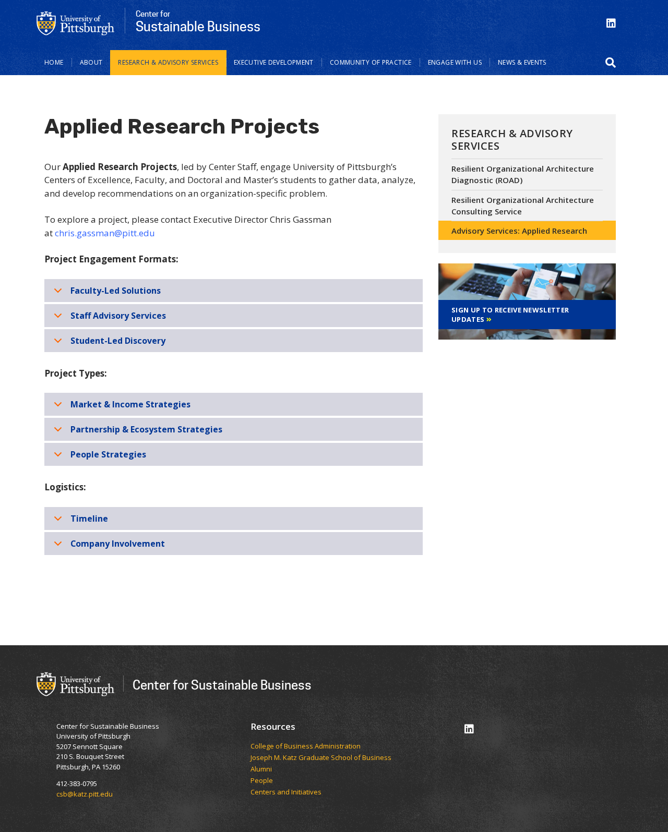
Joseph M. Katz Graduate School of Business (320, 758)
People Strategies (108, 454)
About (91, 62)
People (261, 781)
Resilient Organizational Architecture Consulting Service (522, 206)
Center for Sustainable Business (222, 685)
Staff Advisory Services (118, 315)
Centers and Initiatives (286, 792)
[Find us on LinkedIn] (611, 23)
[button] (611, 62)
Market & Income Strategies (130, 404)
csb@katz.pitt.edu (84, 794)
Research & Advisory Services (168, 62)
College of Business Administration (305, 746)
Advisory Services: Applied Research (519, 230)
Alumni (261, 769)
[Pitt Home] (76, 22)
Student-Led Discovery (117, 340)
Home (54, 62)
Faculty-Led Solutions (115, 290)
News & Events (522, 62)
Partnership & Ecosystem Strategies (146, 429)
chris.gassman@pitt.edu (105, 233)
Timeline (89, 518)
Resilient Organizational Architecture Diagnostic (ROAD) (522, 174)
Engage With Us (455, 62)
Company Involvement (117, 543)
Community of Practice (371, 62)
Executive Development (274, 62)
